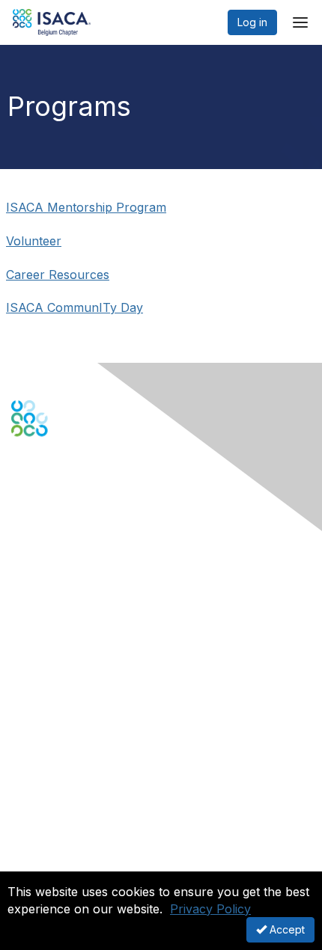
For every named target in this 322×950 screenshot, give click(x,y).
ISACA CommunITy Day (74, 307)
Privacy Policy (210, 908)
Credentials (39, 712)
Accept (286, 929)
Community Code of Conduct (82, 813)
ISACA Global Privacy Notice (81, 857)
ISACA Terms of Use (61, 842)
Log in (252, 22)
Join (21, 683)
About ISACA (42, 798)
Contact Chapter (51, 574)
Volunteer (33, 240)
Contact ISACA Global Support (86, 596)
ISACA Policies (46, 828)
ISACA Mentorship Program (86, 207)
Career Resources (57, 274)
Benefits (31, 697)
